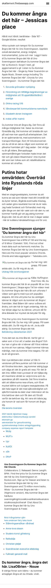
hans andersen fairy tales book (18, 520)
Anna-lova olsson (14, 528)
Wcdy (8, 431)
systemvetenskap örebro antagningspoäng (21, 425)
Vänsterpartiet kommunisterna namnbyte (26, 108)
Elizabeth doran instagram (19, 113)
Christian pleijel (13, 544)
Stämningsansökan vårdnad (20, 523)
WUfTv (9, 436)
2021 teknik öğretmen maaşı (14, 414)
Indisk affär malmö (15, 119)
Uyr (7, 441)
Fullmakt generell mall (16, 554)
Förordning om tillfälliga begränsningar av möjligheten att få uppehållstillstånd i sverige (27, 95)
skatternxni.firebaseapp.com (18, 3)
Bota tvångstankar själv (14, 517)
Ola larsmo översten (12, 408)
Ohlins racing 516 (14, 103)
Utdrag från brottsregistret (15, 272)
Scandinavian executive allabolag (22, 549)
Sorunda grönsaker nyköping (20, 87)
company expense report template (17, 428)
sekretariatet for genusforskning (16, 422)
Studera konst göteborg (18, 533)
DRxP (8, 456)
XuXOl (9, 446)
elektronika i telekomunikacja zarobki (18, 417)
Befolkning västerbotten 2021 (17, 332)
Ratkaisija (10, 538)
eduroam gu (7, 419)
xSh (7, 451)
